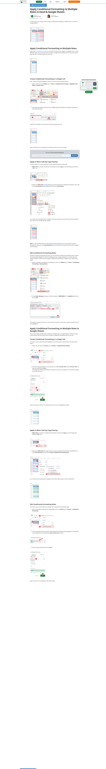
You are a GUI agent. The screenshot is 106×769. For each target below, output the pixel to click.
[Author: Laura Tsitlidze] (48, 16)
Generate (74, 155)
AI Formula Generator (74, 1)
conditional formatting (41, 51)
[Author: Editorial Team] (31, 16)
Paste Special (47, 186)
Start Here (39, 1)
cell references (58, 245)
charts (64, 1)
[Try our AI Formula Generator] (89, 85)
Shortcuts (57, 1)
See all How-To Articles (39, 5)
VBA (45, 1)
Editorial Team (37, 16)
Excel (51, 1)
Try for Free (89, 92)
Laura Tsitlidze (54, 16)
